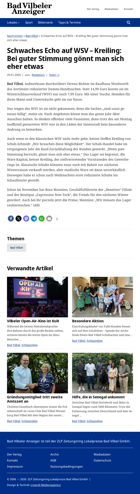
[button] (11, 219)
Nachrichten (15, 36)
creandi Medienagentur (46, 485)
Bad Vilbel (32, 36)
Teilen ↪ (54, 75)
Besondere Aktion (87, 321)
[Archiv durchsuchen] (128, 22)
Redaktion (38, 75)
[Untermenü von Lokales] (19, 22)
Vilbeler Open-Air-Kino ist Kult (33, 321)
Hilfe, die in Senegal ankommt (98, 397)
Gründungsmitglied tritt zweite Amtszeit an (34, 399)
